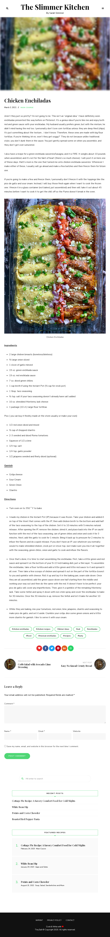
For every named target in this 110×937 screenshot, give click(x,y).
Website (76, 731)
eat (78, 629)
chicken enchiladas (21, 629)
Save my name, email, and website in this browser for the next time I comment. (42, 746)
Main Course (27, 107)
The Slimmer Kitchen (55, 7)
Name (7, 731)
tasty (81, 636)
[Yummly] (64, 648)
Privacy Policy (54, 920)
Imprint (39, 920)
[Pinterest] (58, 648)
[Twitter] (52, 648)
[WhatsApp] (71, 648)
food (29, 636)
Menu (103, 8)
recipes (67, 636)
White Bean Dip (20, 807)
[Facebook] (45, 648)
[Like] (39, 648)
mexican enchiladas (48, 636)
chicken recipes (43, 629)
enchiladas (92, 629)
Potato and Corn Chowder (26, 813)
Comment (9, 703)
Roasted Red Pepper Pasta (26, 819)
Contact (70, 920)
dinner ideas (64, 629)
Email (42, 731)
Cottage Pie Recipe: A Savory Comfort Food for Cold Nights (43, 800)
